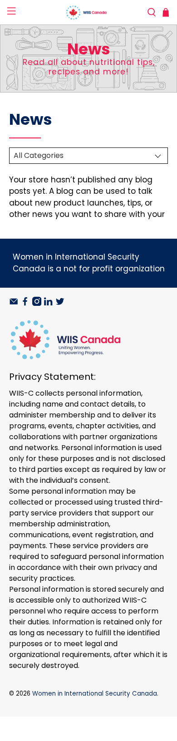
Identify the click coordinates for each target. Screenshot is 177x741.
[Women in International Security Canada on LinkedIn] (48, 303)
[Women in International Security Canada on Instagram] (36, 303)
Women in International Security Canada (94, 693)
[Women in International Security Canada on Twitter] (59, 303)
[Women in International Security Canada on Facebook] (25, 303)
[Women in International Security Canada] (88, 12)
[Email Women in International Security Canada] (13, 303)
